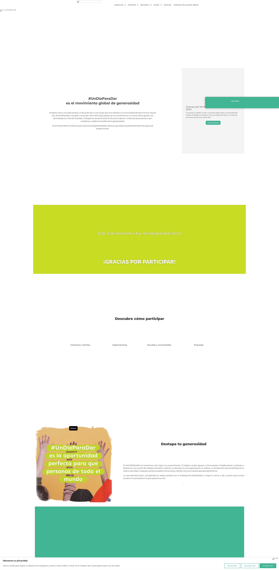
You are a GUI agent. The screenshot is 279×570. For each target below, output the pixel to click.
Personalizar (232, 566)
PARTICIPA (132, 5)
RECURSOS (144, 5)
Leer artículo (213, 123)
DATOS (156, 5)
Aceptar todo (268, 566)
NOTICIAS (167, 5)
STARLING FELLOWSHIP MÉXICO (186, 5)
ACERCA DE (118, 5)
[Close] (275, 559)
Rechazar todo (250, 566)
